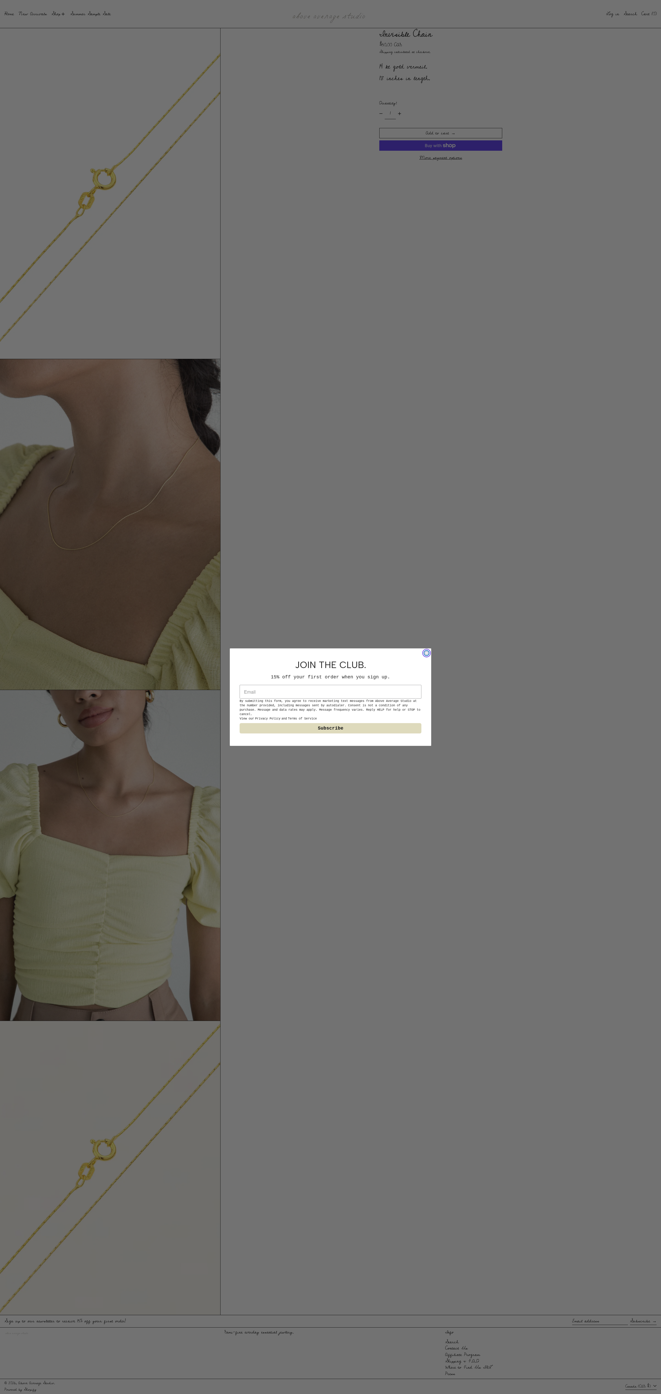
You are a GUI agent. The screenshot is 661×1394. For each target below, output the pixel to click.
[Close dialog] (426, 653)
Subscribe (330, 728)
